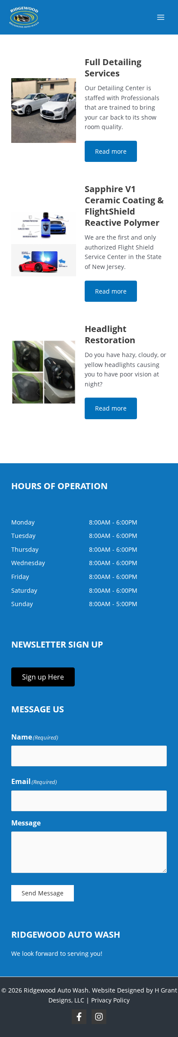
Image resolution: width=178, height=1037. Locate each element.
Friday (20, 576)
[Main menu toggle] (161, 17)
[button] (111, 151)
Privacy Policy (110, 1000)
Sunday (22, 604)
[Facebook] (79, 1016)
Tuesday (23, 535)
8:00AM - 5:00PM (113, 604)
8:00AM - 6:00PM (113, 522)
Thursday (24, 549)
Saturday (24, 590)
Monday (23, 522)
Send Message (43, 893)
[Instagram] (99, 1016)
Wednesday (28, 563)
